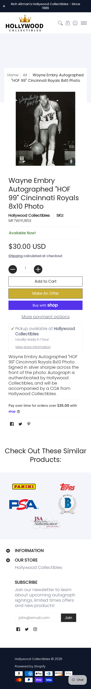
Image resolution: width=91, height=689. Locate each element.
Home (12, 75)
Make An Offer (45, 293)
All (25, 75)
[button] (67, 23)
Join (68, 617)
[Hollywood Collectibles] (24, 23)
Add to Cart (46, 281)
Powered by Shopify (30, 666)
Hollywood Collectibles (29, 215)
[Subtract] (12, 269)
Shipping (15, 255)
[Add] (38, 269)
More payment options (46, 316)
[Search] (60, 23)
